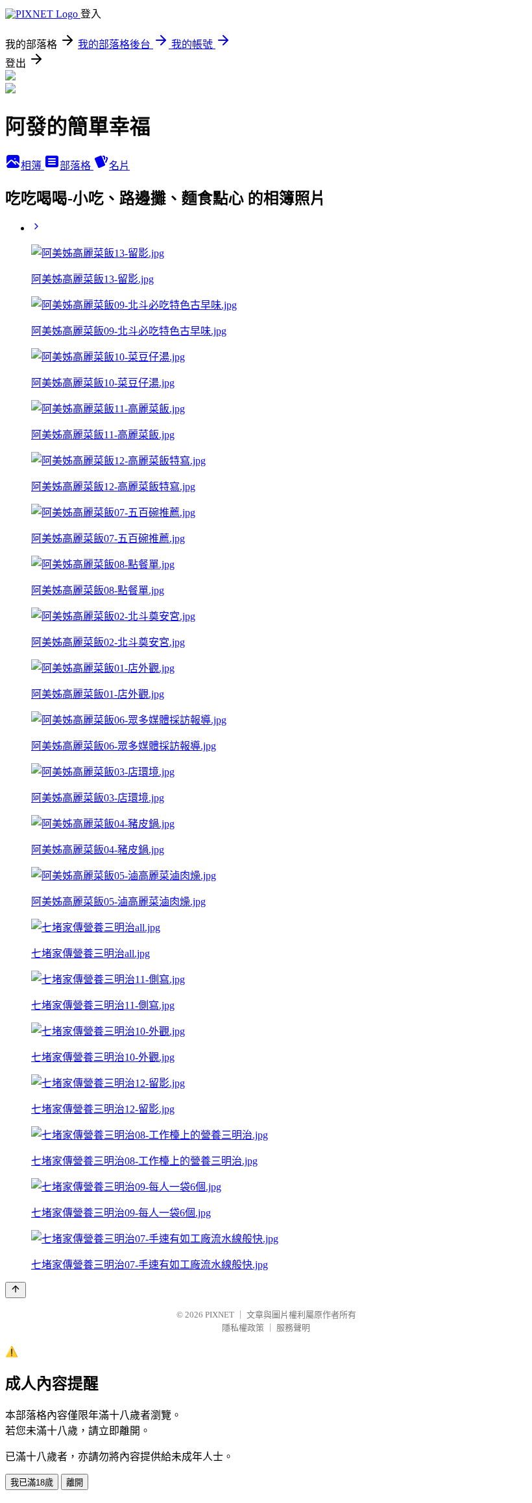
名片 (119, 165)
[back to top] (15, 1290)
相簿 (32, 165)
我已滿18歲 (31, 1482)
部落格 (76, 165)
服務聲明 (293, 1327)
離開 (74, 1482)
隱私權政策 (243, 1327)
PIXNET (219, 1315)
